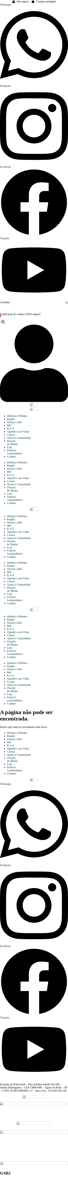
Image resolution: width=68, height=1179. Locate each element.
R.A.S (10, 428)
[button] (3, 322)
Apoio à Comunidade (19, 437)
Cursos (11, 434)
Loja (9, 447)
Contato (11, 456)
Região (11, 419)
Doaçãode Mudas (12, 442)
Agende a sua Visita (18, 431)
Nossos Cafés (14, 422)
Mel (9, 425)
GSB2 (5, 1173)
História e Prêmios (17, 415)
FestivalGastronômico (14, 452)
